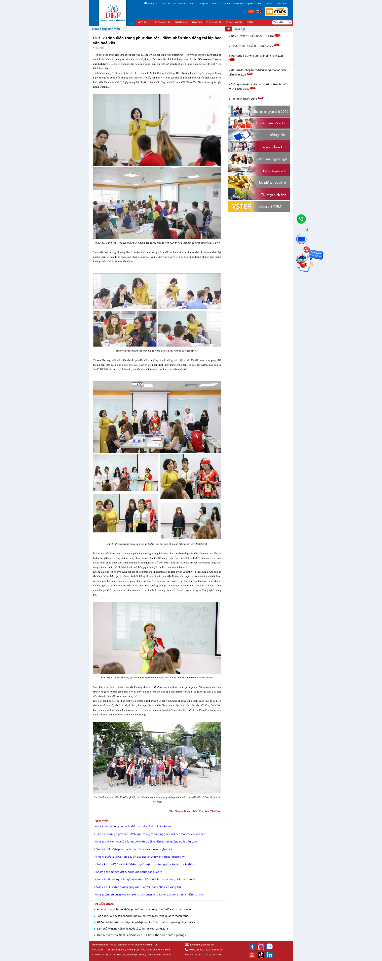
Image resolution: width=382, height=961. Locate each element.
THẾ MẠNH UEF (163, 22)
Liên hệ (268, 3)
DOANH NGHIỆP (234, 22)
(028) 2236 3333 (214, 949)
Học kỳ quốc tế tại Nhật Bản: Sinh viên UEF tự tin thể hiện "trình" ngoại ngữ (141, 935)
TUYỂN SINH (181, 22)
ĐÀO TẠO (197, 22)
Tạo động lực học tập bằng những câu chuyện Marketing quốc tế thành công (142, 916)
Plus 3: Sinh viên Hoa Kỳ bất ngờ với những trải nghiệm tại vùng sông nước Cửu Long (147, 841)
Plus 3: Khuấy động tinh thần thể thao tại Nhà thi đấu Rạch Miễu (134, 826)
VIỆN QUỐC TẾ (213, 22)
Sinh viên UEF (169, 3)
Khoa (214, 3)
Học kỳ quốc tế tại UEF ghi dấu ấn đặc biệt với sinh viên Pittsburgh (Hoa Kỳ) (140, 856)
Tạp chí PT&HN (253, 3)
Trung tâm (203, 3)
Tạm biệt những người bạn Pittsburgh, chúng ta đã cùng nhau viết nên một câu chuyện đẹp (150, 834)
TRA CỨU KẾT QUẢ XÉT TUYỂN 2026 (252, 46)
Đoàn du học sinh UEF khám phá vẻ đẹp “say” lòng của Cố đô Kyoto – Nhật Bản (144, 909)
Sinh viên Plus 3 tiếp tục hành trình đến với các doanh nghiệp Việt (134, 849)
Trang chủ (153, 3)
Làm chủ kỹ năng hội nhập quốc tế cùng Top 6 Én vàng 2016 (132, 928)
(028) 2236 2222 (196, 949)
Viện (192, 3)
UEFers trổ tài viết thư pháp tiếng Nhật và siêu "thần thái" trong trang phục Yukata (146, 922)
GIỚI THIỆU (144, 22)
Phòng (182, 3)
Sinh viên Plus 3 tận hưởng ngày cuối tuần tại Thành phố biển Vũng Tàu (138, 887)
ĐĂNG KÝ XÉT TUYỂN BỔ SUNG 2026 (252, 36)
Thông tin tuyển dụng (244, 98)
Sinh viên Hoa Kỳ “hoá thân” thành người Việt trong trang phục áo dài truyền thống (146, 864)
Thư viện (238, 3)
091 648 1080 (215, 954)
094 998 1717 (200, 954)
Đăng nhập (281, 3)
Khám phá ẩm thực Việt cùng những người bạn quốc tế (129, 872)
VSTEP (250, 22)
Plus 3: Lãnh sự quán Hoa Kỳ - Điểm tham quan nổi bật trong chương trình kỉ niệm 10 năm (149, 894)
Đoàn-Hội (225, 3)
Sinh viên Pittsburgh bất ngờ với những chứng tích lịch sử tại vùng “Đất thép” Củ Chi (146, 879)
